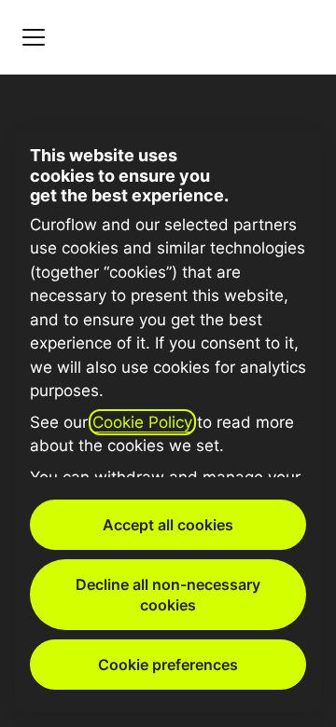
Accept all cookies (168, 524)
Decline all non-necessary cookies (168, 594)
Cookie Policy (142, 422)
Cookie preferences (168, 664)
